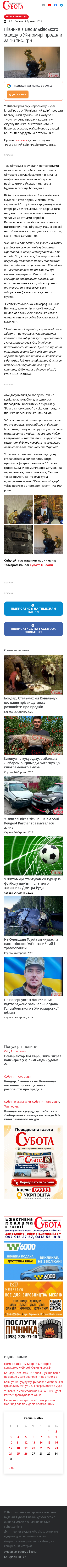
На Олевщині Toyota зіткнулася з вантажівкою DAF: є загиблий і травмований (31, 943)
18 (18, 1448)
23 (56, 1448)
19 (25, 1448)
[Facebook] (55, 5)
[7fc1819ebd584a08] (18, 509)
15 (48, 1442)
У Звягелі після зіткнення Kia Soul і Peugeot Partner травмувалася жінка (32, 823)
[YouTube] (49, 5)
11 (18, 1442)
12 (25, 1442)
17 (10, 1448)
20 (33, 1448)
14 (41, 1442)
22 (48, 1448)
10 (10, 1442)
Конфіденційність (15, 1557)
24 (10, 1453)
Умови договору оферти (20, 1552)
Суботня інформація (17, 1076)
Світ (6, 1051)
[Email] (43, 5)
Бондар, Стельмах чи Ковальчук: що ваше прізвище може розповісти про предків (31, 702)
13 (33, 1442)
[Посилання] (13, 5)
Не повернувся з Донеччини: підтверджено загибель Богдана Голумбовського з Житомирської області (31, 1006)
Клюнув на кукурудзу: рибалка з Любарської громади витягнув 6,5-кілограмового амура (32, 762)
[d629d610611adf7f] (48, 539)
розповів (21, 140)
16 (56, 1442)
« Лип (12, 1468)
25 (18, 1453)
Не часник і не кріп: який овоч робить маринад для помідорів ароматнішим (29, 1402)
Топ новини (18, 1051)
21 (41, 1448)
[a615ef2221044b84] (48, 509)
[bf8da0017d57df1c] (18, 539)
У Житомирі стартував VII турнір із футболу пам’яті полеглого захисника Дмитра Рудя (32, 883)
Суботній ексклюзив (17, 1102)
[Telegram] (61, 5)
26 (25, 1453)
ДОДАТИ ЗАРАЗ (17, 94)
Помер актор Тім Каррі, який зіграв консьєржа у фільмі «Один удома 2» (33, 1060)
